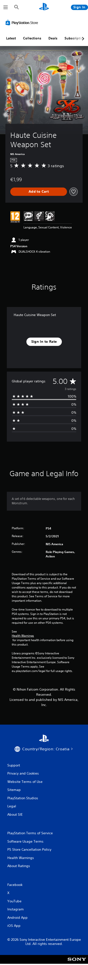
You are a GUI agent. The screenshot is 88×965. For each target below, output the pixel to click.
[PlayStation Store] (23, 22)
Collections (32, 38)
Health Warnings (23, 636)
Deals (52, 38)
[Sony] (77, 963)
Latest (11, 38)
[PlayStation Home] (44, 7)
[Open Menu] (5, 7)
